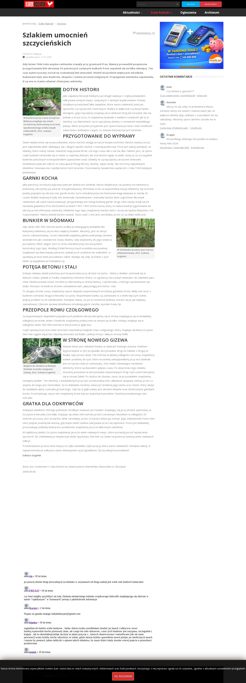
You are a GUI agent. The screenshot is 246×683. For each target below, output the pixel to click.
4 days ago (202, 95)
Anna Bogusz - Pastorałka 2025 (175, 147)
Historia (37, 53)
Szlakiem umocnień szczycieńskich (55, 38)
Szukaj (177, 4)
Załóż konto (211, 4)
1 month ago (196, 128)
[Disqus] (89, 521)
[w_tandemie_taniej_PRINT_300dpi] (191, 45)
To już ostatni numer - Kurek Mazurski (177, 95)
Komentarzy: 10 (145, 33)
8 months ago (197, 147)
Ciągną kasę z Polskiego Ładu (174, 128)
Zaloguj (191, 4)
